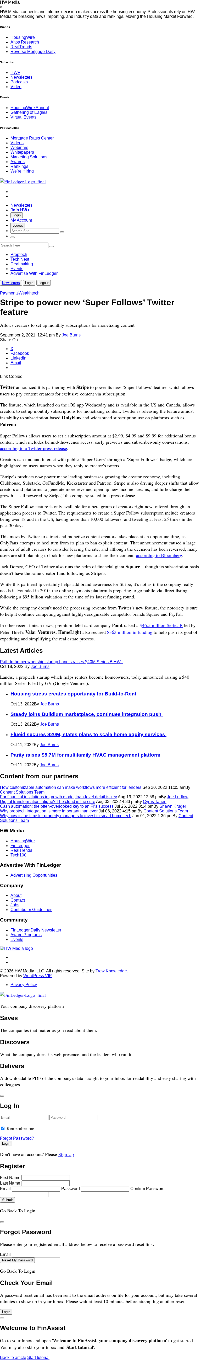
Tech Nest (19, 259)
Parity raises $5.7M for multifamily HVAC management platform (86, 755)
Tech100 (18, 855)
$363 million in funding (129, 632)
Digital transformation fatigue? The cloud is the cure (47, 801)
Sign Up (66, 1154)
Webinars (19, 147)
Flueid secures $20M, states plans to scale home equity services (88, 734)
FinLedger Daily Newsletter (35, 930)
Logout (18, 225)
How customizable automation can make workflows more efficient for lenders (70, 787)
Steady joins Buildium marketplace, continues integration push (86, 714)
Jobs (14, 905)
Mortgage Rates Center (32, 138)
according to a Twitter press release (33, 448)
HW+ (15, 72)
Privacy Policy (23, 984)
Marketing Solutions (28, 157)
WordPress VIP (37, 975)
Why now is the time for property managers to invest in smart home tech (65, 815)
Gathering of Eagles (28, 112)
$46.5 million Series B (161, 625)
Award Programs (26, 935)
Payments (9, 293)
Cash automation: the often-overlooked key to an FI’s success (57, 806)
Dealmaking (21, 264)
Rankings (19, 166)
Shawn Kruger (172, 806)
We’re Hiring (22, 171)
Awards (17, 161)
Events (16, 268)
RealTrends (21, 47)
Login (17, 215)
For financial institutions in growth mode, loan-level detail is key (58, 797)
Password (70, 1188)
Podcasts (19, 82)
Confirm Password (147, 1188)
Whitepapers (22, 152)
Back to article (13, 1357)
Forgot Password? (17, 1138)
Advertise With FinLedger (34, 273)
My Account (21, 220)
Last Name (10, 1183)
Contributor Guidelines (31, 909)
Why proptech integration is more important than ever (49, 811)
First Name (10, 1177)
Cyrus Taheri (154, 801)
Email (5, 1188)
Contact (17, 900)
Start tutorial (38, 1357)
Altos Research (24, 42)
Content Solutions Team (22, 792)
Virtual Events (23, 117)
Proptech (18, 254)
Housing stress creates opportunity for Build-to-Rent (74, 694)
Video (15, 86)
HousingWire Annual (29, 107)
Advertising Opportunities (33, 875)
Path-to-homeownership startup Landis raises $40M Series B (61, 662)
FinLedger (20, 845)
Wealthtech (29, 293)
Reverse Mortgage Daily (32, 51)
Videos (17, 143)
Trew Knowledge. (112, 971)
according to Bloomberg (159, 555)
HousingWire (22, 37)
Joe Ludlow (177, 797)
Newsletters (21, 77)
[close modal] (2, 1096)
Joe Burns (71, 335)
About (15, 895)
